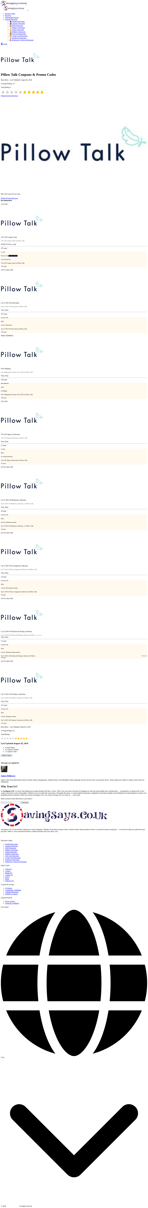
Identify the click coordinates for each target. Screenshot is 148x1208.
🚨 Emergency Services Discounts (21, 40)
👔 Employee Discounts (18, 38)
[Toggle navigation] (28, 10)
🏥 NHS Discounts (16, 26)
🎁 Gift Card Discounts (18, 34)
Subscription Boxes (12, 17)
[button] (74, 1057)
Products (4, 96)
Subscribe (25, 802)
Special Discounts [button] (11, 19)
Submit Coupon (6, 755)
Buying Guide (10, 14)
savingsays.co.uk (12, 1206)
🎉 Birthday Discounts (17, 32)
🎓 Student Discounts (17, 21)
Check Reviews (12, 96)
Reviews (8, 15)
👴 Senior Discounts (17, 30)
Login (5, 44)
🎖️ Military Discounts (17, 28)
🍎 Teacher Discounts (17, 23)
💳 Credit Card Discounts (18, 36)
